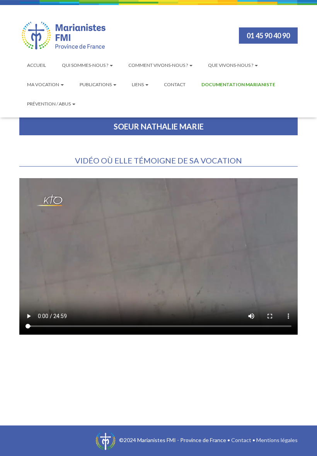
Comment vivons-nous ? (158, 65)
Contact (175, 84)
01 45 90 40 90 (268, 35)
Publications (96, 84)
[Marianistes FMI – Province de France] (64, 35)
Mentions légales (277, 440)
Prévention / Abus (49, 104)
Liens (138, 84)
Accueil (36, 65)
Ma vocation (43, 84)
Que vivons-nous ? (231, 65)
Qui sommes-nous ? (85, 65)
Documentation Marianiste (238, 84)
